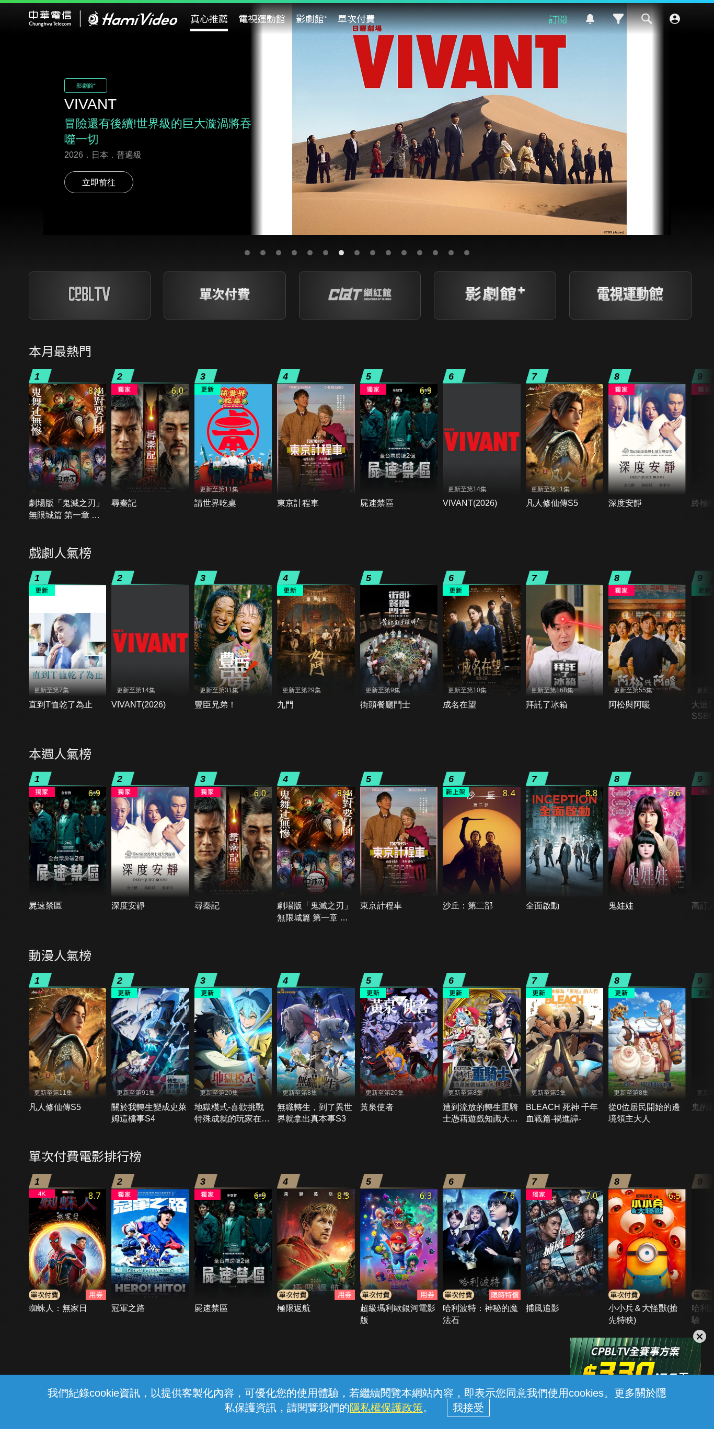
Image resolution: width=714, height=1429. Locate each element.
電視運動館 (261, 18)
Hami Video (103, 18)
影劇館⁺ (311, 18)
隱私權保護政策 (386, 1407)
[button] (247, 252)
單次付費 (356, 18)
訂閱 (557, 19)
